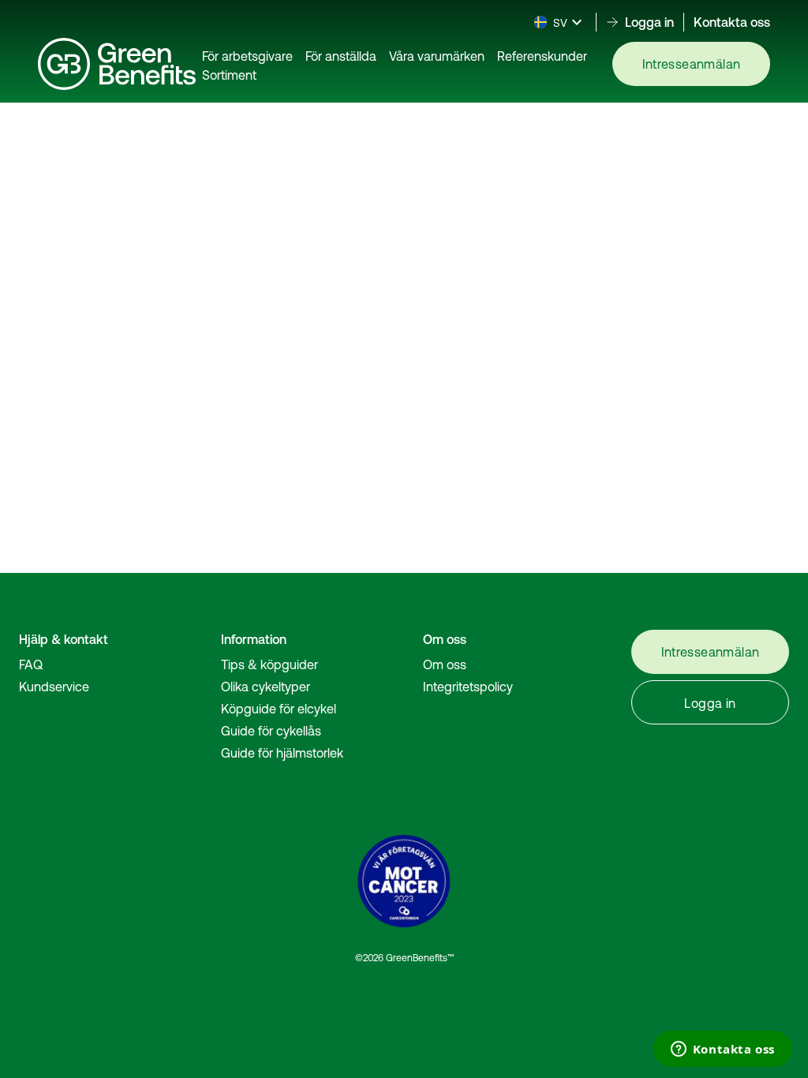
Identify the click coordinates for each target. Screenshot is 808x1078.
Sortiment (229, 75)
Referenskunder (542, 56)
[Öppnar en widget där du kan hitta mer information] (722, 1050)
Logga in (709, 703)
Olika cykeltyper (265, 686)
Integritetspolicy (468, 686)
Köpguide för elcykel (278, 709)
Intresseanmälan (691, 64)
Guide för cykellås (271, 731)
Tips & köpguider (269, 664)
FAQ (31, 664)
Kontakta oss (732, 22)
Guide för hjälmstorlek (282, 753)
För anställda (340, 56)
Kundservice (54, 686)
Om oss (444, 664)
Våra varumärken (436, 56)
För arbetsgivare (247, 56)
